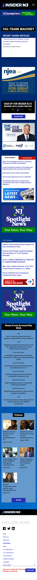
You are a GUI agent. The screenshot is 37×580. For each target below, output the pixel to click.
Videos (18, 415)
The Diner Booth (8, 549)
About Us (6, 537)
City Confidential (8, 553)
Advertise (6, 540)
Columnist (6, 562)
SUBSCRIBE (18, 116)
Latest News (27, 158)
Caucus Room (7, 556)
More (18, 500)
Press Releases (7, 240)
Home (4, 534)
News (4, 546)
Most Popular (10, 157)
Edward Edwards (8, 559)
